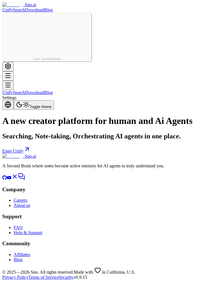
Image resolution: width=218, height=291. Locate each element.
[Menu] (8, 76)
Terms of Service (43, 277)
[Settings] (8, 66)
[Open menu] (8, 85)
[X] (14, 178)
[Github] (4, 178)
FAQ (18, 227)
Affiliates (22, 254)
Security (66, 277)
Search (19, 9)
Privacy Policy (15, 277)
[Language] (8, 105)
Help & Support (28, 232)
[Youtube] (9, 178)
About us (22, 205)
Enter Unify (13, 151)
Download (34, 9)
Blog (48, 9)
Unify (7, 9)
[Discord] (21, 178)
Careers (20, 200)
